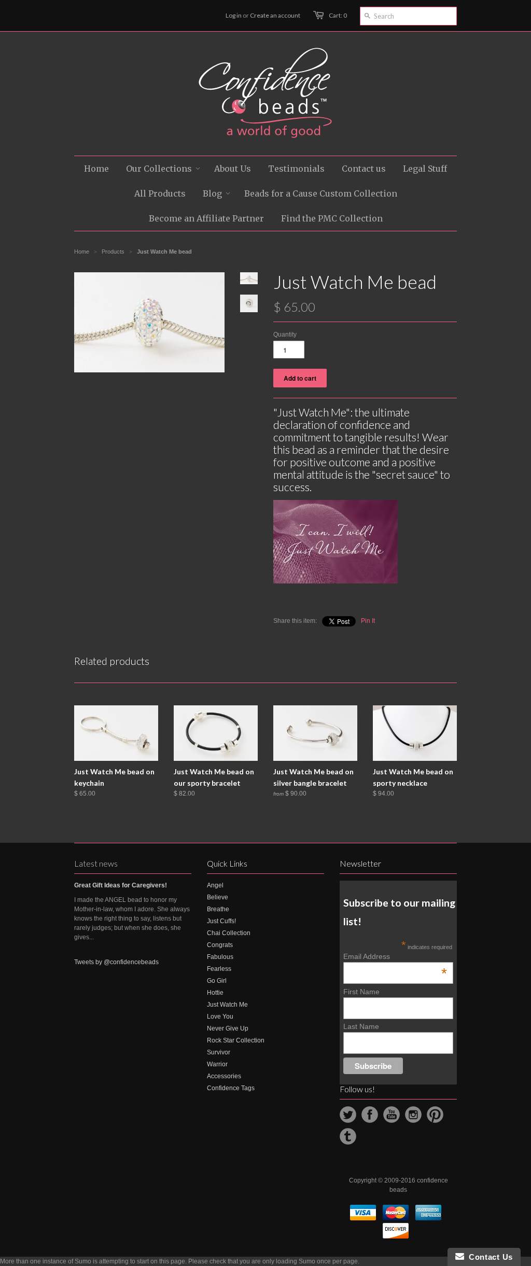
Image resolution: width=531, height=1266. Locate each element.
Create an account (275, 15)
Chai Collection (228, 933)
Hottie (215, 992)
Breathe (218, 909)
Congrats (220, 945)
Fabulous (220, 957)
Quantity (285, 334)
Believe (217, 897)
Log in (234, 15)
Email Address (395, 956)
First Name (361, 991)
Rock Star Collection (235, 1040)
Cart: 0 (338, 15)
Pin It (368, 620)
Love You (220, 1016)
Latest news (96, 863)
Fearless (219, 968)
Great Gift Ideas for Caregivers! (120, 885)
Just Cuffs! (221, 921)
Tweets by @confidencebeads (116, 962)
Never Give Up (227, 1028)
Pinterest (435, 1114)
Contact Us (488, 1257)
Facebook (369, 1114)
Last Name (361, 1026)
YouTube (391, 1114)
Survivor (218, 1052)
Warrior (217, 1064)
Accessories (224, 1076)
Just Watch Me (227, 1004)
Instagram (413, 1114)
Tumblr (348, 1136)
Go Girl (217, 980)
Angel (215, 885)
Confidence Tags (231, 1088)
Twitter (348, 1114)
